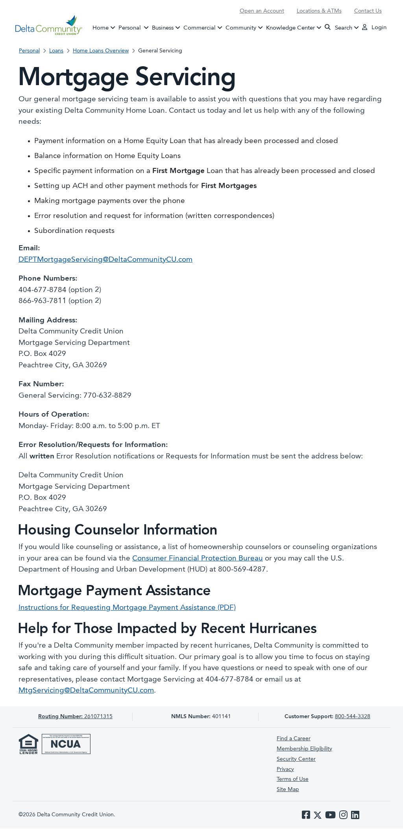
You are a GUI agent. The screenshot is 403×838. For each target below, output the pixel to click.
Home (100, 28)
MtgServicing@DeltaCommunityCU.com (86, 691)
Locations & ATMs (319, 11)
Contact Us (368, 11)
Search (342, 28)
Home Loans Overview (101, 51)
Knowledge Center (290, 28)
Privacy (285, 769)
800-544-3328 (352, 716)
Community (241, 28)
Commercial (199, 28)
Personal (134, 27)
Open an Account (262, 11)
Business (163, 28)
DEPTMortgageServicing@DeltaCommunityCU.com (105, 260)
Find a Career (294, 738)
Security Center (296, 759)
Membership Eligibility (304, 749)
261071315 (75, 716)
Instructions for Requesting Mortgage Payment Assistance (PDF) (127, 608)
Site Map (288, 789)
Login (378, 28)
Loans (56, 51)
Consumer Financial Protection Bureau (197, 558)
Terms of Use (293, 779)
